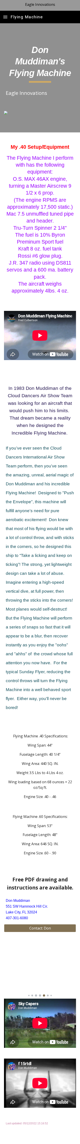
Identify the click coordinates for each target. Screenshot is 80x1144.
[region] (40, 5)
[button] (5, 17)
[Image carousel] (40, 970)
